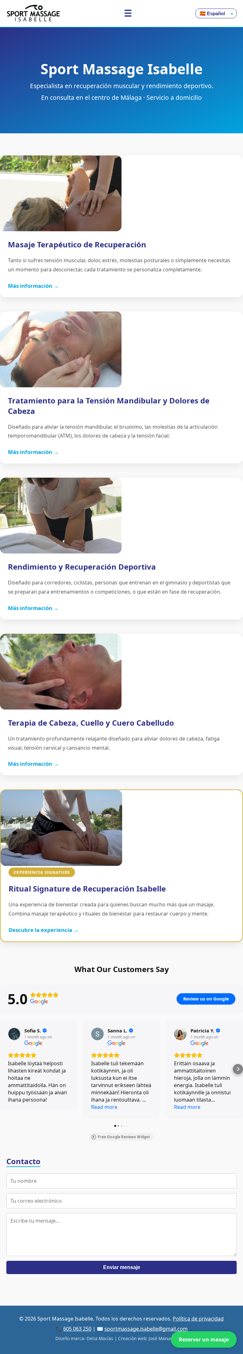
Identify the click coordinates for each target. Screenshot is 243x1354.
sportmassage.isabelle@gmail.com (146, 1328)
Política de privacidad (198, 1318)
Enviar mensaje (121, 1267)
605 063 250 (77, 1328)
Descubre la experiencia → (44, 930)
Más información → (33, 285)
